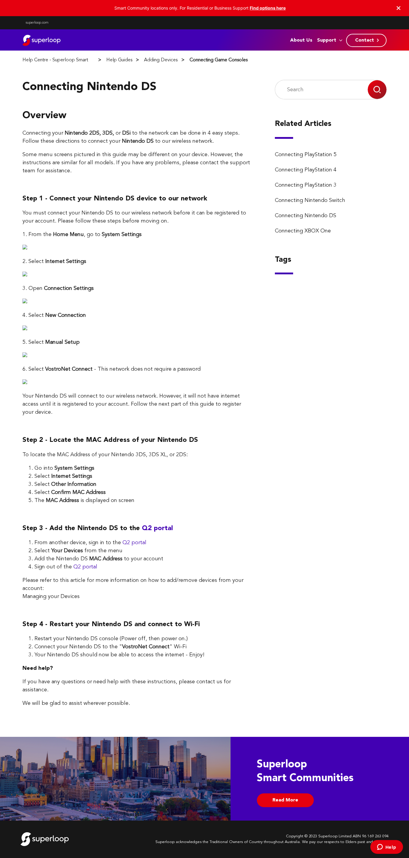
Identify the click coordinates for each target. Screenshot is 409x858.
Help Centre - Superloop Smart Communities (69, 60)
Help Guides (119, 60)
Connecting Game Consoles (219, 60)
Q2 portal (157, 528)
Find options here (268, 7)
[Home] (42, 40)
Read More (285, 800)
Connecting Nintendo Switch (310, 200)
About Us (301, 40)
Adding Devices (161, 60)
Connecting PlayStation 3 (306, 185)
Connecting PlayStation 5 (306, 154)
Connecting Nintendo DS (305, 215)
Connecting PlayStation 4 (306, 170)
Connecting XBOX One (303, 231)
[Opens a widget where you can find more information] (386, 847)
